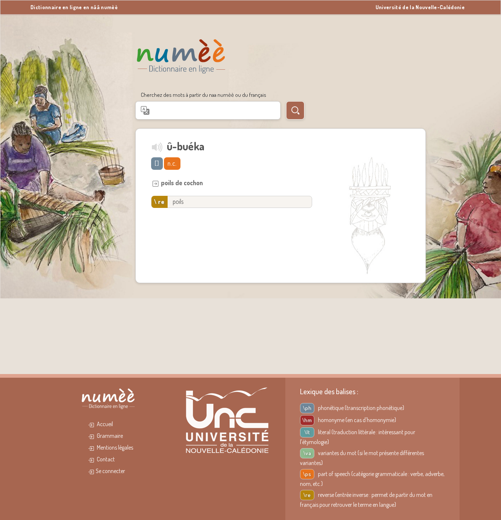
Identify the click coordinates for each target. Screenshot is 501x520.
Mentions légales (114, 447)
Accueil (104, 424)
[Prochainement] (157, 146)
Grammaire (109, 435)
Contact (105, 459)
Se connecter (110, 471)
